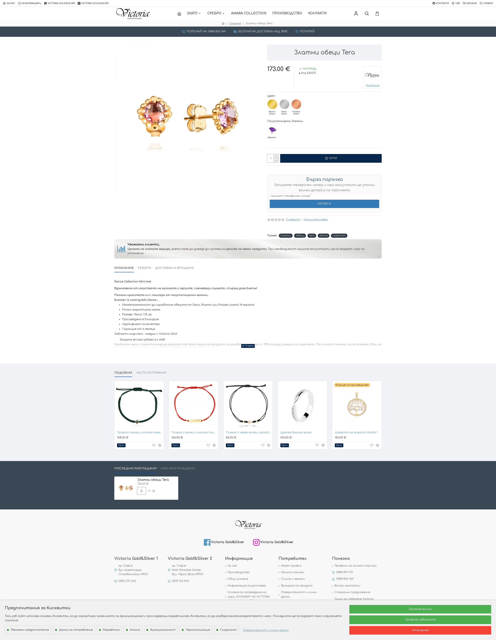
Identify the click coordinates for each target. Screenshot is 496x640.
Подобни (123, 372)
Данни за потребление (76, 629)
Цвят (271, 96)
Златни (285, 235)
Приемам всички (420, 609)
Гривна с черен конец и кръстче (249, 432)
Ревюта (144, 268)
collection (339, 235)
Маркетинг (111, 629)
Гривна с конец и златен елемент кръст (140, 432)
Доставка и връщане (174, 268)
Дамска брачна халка (296, 432)
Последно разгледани (135, 468)
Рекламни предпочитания (30, 629)
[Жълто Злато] (272, 104)
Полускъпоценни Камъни (285, 121)
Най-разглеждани (178, 468)
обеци (300, 235)
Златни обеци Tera (153, 480)
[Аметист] (272, 129)
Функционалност (163, 629)
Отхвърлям (420, 630)
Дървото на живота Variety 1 (356, 432)
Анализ (135, 629)
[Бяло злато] (284, 104)
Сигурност (228, 629)
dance (323, 235)
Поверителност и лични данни (265, 630)
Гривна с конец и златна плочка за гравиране (194, 432)
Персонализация (198, 629)
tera (312, 235)
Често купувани (151, 372)
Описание (124, 268)
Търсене (235, 23)
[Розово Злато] (296, 104)
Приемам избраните (420, 619)
